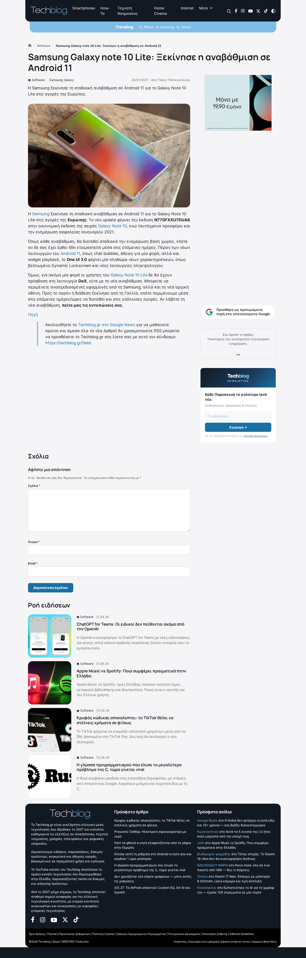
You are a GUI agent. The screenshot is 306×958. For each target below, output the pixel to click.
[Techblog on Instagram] (243, 10)
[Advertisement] (109, 398)
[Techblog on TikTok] (266, 10)
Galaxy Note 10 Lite (129, 275)
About (56, 941)
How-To (105, 11)
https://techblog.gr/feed (68, 342)
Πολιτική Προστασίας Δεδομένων (68, 934)
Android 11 (70, 253)
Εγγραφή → (238, 427)
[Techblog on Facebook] (236, 10)
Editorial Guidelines (242, 934)
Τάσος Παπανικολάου (174, 80)
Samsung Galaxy (61, 80)
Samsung (167, 27)
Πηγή (33, 314)
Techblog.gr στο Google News (106, 324)
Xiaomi (186, 27)
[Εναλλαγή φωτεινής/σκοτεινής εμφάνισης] (273, 11)
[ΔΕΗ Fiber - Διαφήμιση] (238, 103)
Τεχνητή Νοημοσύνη (127, 11)
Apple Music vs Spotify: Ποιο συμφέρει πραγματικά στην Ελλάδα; (131, 673)
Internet (187, 8)
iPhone (148, 27)
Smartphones (83, 8)
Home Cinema (160, 11)
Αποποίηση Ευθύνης (215, 934)
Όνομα (34, 542)
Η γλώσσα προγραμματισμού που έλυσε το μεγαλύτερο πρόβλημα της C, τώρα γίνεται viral (129, 767)
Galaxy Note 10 (112, 226)
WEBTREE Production (75, 941)
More (203, 8)
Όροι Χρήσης (37, 934)
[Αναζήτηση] (229, 11)
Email (33, 563)
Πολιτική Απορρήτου (255, 435)
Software (38, 80)
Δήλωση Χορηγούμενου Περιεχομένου (141, 934)
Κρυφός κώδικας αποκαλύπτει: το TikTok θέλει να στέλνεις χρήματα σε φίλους (125, 720)
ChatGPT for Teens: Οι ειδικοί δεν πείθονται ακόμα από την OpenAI (130, 626)
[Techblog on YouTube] (250, 10)
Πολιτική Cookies (104, 934)
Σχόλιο (34, 485)
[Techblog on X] (258, 10)
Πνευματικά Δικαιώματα (184, 934)
